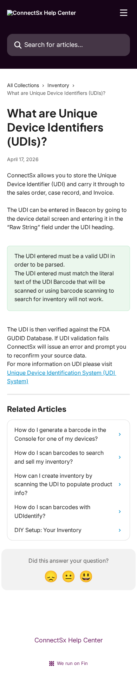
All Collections (23, 85)
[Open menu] (123, 12)
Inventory (58, 85)
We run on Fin (72, 663)
